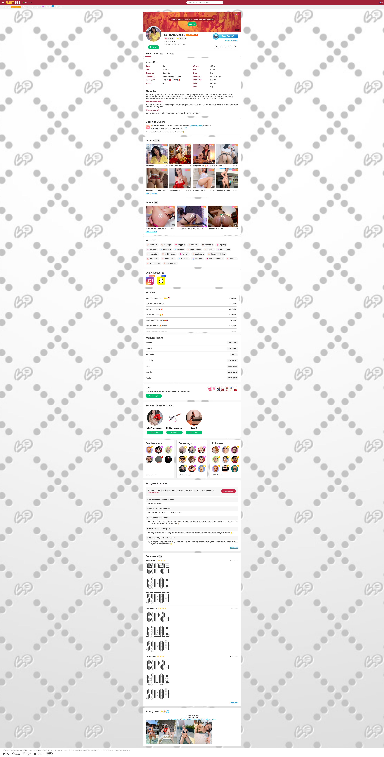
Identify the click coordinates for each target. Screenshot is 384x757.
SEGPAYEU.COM (46, 750)
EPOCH (37, 750)
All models (5, 7)
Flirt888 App (60, 7)
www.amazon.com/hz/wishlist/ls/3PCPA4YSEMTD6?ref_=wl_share (192, 719)
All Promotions (37, 7)
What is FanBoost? (231, 40)
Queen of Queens (196, 126)
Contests (48, 7)
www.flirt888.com (23, 750)
